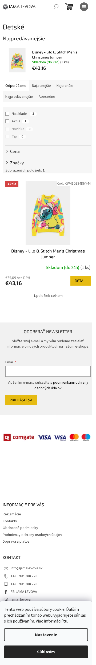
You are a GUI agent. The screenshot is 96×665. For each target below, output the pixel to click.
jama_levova (21, 599)
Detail (80, 280)
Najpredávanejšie (19, 96)
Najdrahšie (65, 85)
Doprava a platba (16, 541)
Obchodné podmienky (20, 528)
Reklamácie (12, 514)
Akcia (19, 121)
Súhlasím (46, 652)
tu (65, 621)
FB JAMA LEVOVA (24, 591)
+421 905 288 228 (24, 576)
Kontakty (10, 521)
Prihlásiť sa (21, 400)
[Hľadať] (56, 6)
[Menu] (84, 6)
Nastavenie (46, 635)
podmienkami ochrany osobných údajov (61, 385)
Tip (17, 136)
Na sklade (23, 113)
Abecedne (47, 96)
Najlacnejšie (41, 85)
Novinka (21, 129)
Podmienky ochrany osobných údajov (32, 535)
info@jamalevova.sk (27, 568)
